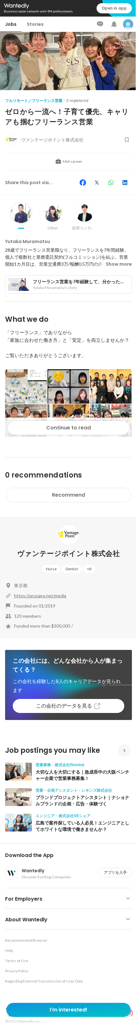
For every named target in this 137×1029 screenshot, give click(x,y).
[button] (71, 855)
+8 (89, 568)
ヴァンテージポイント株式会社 (68, 553)
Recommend (68, 495)
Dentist (72, 568)
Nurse (51, 568)
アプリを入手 (115, 872)
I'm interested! (68, 1009)
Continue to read (68, 427)
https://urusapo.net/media (40, 595)
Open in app (114, 8)
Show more (119, 264)
